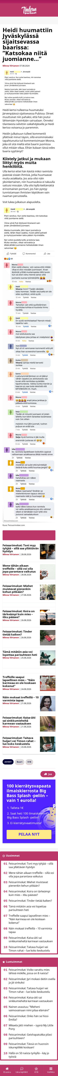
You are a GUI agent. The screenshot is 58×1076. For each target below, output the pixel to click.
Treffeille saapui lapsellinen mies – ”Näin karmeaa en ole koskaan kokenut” (19, 681)
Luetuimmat (14, 961)
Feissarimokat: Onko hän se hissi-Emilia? (29, 1017)
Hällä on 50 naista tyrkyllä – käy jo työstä (29, 1054)
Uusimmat (13, 855)
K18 (29, 761)
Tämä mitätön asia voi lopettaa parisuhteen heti (20, 653)
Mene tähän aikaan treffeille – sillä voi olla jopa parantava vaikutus (19, 568)
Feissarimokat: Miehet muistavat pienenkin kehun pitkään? (18, 589)
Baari (19, 761)
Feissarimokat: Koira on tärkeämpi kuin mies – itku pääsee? (19, 614)
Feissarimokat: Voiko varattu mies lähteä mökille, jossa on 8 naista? (29, 971)
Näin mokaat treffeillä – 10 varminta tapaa (21, 698)
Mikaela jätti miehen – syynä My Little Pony (31, 1027)
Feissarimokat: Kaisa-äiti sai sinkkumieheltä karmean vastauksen (19, 720)
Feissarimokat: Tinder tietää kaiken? (17, 633)
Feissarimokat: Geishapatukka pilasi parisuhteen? (30, 1036)
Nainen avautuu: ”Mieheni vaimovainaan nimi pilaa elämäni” (29, 1008)
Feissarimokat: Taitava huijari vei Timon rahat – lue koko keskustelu (19, 741)
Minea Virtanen (11, 65)
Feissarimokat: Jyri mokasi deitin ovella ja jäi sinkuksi (32, 980)
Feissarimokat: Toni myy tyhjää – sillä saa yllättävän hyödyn (21, 548)
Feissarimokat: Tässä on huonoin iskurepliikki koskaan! (29, 1045)
